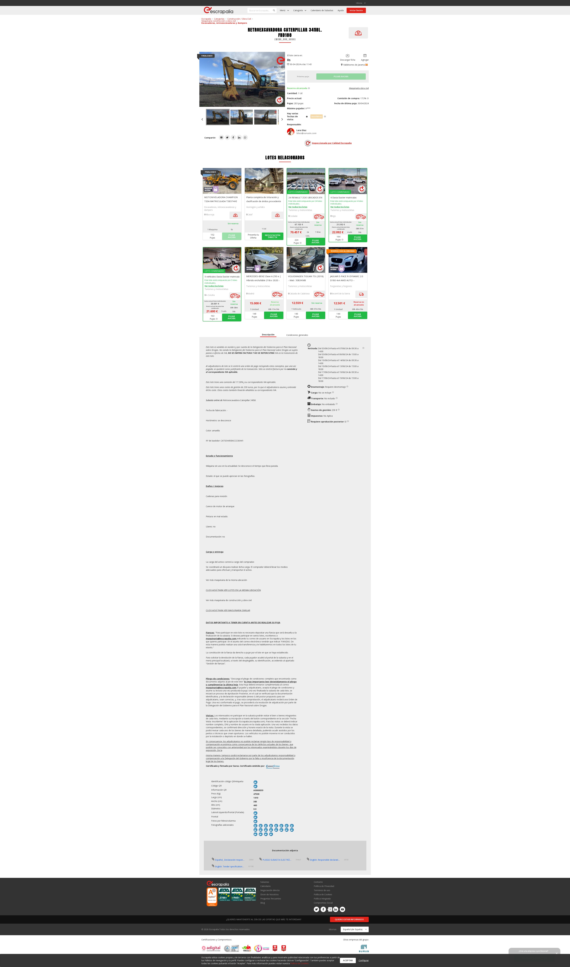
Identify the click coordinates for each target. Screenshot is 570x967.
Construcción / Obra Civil (239, 18)
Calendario (265, 886)
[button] (221, 137)
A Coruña (210, 295)
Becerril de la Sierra (340, 293)
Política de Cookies (323, 894)
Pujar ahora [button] (315, 241)
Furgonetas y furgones (341, 286)
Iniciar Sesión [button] (356, 10)
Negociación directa (270, 890)
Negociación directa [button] (272, 236)
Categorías (219, 18)
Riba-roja (209, 214)
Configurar (364, 960)
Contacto (318, 882)
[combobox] (355, 929)
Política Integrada (322, 898)
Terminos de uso (322, 890)
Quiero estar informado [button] (349, 919)
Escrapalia (206, 18)
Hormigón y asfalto (255, 207)
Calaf (249, 214)
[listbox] (361, 3)
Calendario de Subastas (322, 10)
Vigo (334, 216)
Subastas (264, 882)
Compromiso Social (323, 902)
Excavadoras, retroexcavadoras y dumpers (224, 23)
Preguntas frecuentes (270, 898)
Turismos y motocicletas (300, 210)
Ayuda (341, 10)
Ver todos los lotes (297, 206)
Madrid (250, 293)
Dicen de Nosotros (269, 894)
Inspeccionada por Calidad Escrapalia (332, 143)
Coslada (293, 216)
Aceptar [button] (348, 960)
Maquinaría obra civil (359, 88)
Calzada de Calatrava (299, 293)
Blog (262, 902)
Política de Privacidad (324, 886)
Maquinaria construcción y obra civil (218, 20)
